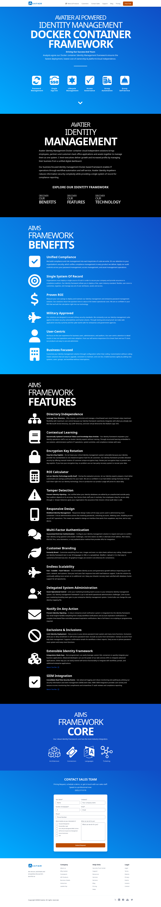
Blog (111, 4)
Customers (85, 4)
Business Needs (65, 880)
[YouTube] (127, 899)
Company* (84, 799)
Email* (83, 806)
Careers (127, 883)
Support (105, 4)
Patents (127, 874)
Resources (96, 874)
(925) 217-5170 (80, 790)
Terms (127, 871)
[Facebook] (123, 900)
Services (95, 877)
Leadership (63, 886)
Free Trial (128, 3)
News (94, 889)
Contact (127, 886)
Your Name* (59, 799)
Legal (126, 868)
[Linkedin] (119, 900)
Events (127, 880)
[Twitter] (115, 899)
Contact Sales (95, 4)
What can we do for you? (88, 821)
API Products (64, 877)
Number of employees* (62, 806)
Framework (63, 874)
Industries (63, 883)
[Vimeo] (132, 900)
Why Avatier (64, 871)
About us (63, 868)
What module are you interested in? (66, 821)
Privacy (127, 877)
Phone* (58, 814)
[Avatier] (35, 3)
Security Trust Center (99, 868)
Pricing (118, 4)
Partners (95, 880)
